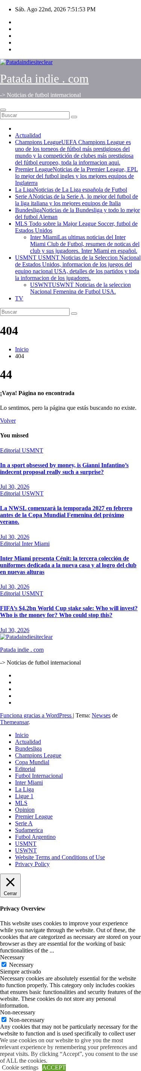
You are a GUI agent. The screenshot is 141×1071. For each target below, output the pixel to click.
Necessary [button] (12, 957)
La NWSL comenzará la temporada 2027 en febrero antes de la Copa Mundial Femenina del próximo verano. (66, 515)
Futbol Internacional (39, 775)
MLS (21, 803)
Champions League (74, 152)
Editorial (11, 450)
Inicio (22, 349)
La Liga (71, 189)
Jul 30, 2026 (14, 486)
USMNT (78, 267)
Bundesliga (28, 748)
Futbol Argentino (35, 837)
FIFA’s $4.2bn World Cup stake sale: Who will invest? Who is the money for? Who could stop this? (69, 611)
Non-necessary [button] (17, 1012)
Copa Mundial (32, 762)
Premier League (76, 176)
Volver (8, 420)
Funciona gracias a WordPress (36, 715)
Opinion (25, 809)
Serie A (76, 199)
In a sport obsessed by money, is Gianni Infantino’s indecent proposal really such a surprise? (64, 468)
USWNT (80, 288)
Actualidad (28, 135)
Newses (101, 715)
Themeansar (14, 722)
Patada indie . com (44, 78)
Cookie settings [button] (20, 1067)
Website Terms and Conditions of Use (60, 857)
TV (19, 298)
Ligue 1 (24, 796)
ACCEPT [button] (54, 1067)
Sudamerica (29, 830)
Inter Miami (84, 244)
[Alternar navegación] (3, 110)
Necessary (21, 965)
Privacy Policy (32, 864)
